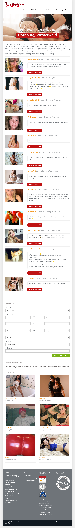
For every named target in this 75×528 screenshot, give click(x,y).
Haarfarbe (8, 341)
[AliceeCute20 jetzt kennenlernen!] (14, 106)
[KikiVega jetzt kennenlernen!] (14, 195)
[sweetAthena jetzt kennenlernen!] (54, 415)
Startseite (25, 10)
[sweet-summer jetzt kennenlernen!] (14, 255)
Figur (6, 334)
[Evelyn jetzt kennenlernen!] (54, 386)
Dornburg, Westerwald (52, 59)
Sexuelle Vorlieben (48, 10)
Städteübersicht (35, 10)
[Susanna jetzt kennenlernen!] (14, 141)
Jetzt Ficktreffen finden (61, 355)
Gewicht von (9, 328)
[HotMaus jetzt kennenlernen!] (14, 284)
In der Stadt (8, 348)
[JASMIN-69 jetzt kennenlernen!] (14, 218)
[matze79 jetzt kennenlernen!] (20, 415)
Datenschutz (59, 522)
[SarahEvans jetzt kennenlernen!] (14, 158)
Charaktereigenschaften (62, 10)
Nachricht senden (34, 72)
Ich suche (8, 307)
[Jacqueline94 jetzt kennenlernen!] (14, 83)
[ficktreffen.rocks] (14, 4)
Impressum (67, 522)
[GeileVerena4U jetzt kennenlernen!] (20, 386)
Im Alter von (9, 314)
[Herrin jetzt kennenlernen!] (20, 445)
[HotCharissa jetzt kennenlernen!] (54, 445)
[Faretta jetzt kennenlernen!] (14, 177)
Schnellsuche (28, 475)
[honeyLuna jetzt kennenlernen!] (14, 65)
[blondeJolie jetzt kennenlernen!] (14, 236)
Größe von (8, 321)
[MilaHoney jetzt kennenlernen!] (14, 123)
